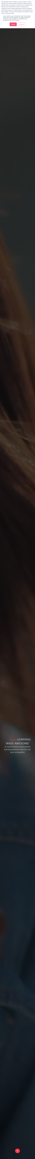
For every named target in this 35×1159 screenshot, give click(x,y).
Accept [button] (13, 24)
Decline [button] (21, 24)
